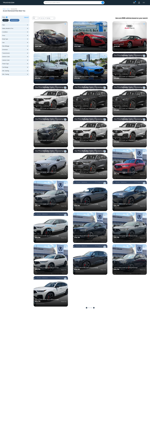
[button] (5, 20)
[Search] (102, 2)
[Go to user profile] (139, 2)
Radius (34, 16)
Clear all (26, 17)
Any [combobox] (34, 18)
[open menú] (144, 2)
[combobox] (50, 18)
